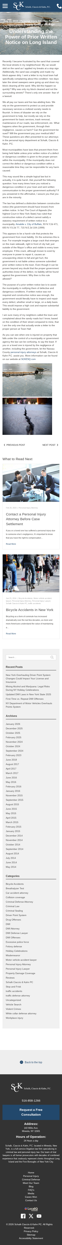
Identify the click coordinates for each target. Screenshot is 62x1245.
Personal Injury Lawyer (41, 601)
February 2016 (13, 786)
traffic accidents (34, 603)
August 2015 (12, 804)
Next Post (49, 445)
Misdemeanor (13, 955)
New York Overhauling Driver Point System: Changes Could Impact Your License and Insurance (28, 678)
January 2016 (13, 791)
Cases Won (31, 1197)
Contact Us (31, 1200)
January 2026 (13, 724)
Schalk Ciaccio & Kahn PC (16, 603)
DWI (8, 924)
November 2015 (14, 795)
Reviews (10, 977)
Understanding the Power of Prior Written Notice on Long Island (31, 37)
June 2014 (11, 862)
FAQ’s (31, 1190)
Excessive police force (17, 942)
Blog (31, 1186)
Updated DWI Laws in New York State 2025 (28, 694)
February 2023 (13, 755)
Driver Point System (16, 915)
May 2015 (11, 813)
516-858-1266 (31, 1100)
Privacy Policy (31, 1231)
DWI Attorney (13, 928)
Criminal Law (12, 906)
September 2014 (14, 849)
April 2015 (11, 817)
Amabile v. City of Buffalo (29, 224)
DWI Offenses (13, 937)
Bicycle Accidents (26, 598)
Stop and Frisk (13, 986)
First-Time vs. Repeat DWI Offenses (24, 699)
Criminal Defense (31, 1179)
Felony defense (14, 946)
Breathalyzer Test (15, 888)
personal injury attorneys (23, 352)
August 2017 (12, 764)
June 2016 (11, 777)
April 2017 (11, 768)
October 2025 (13, 733)
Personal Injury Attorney (33, 21)
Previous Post (15, 445)
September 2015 (14, 800)
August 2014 (12, 853)
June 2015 (11, 809)
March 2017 (12, 773)
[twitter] (31, 1216)
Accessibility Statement (31, 1238)
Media (31, 1193)
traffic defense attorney (18, 995)
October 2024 (13, 746)
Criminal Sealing (14, 910)
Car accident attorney (17, 893)
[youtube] (39, 1216)
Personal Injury (31, 1176)
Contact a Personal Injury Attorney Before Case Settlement (26, 519)
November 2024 (14, 742)
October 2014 (13, 844)
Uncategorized (13, 1000)
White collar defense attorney (21, 1013)
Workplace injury (14, 1018)
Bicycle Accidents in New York (29, 610)
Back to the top (33, 1062)
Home (31, 1172)
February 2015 (13, 826)
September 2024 (14, 750)
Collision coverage (15, 897)
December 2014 (14, 835)
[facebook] (23, 1216)
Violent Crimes (13, 1009)
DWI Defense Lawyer (17, 933)
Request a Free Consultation (31, 1112)
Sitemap (31, 1234)
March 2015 (12, 822)
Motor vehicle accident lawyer (21, 960)
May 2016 (11, 782)
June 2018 (11, 759)
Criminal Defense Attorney (19, 901)
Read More (11, 544)
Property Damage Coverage (39, 24)
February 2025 (13, 737)
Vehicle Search (13, 1004)
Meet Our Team (31, 1183)
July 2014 (11, 858)
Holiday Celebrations (16, 951)
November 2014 (14, 840)
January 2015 (13, 831)
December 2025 (14, 728)
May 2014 (11, 867)
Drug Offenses (13, 919)
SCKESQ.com (28, 359)
